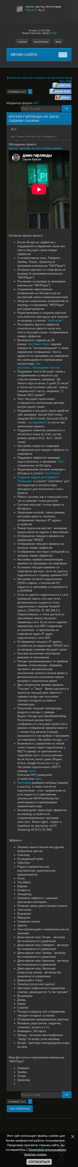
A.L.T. (35, 10)
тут (66, 739)
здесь (32, 771)
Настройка (24, 782)
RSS (54, 33)
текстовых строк (38, 344)
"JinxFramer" (55, 320)
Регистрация (41, 42)
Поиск (62, 81)
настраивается (37, 422)
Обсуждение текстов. (46, 367)
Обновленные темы (17, 78)
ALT (36, 103)
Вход (58, 42)
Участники (50, 78)
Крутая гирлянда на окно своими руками (35, 148)
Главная (22, 42)
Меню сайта (24, 54)
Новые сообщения (36, 78)
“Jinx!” (61, 461)
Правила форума (64, 78)
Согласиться (39, 1162)
